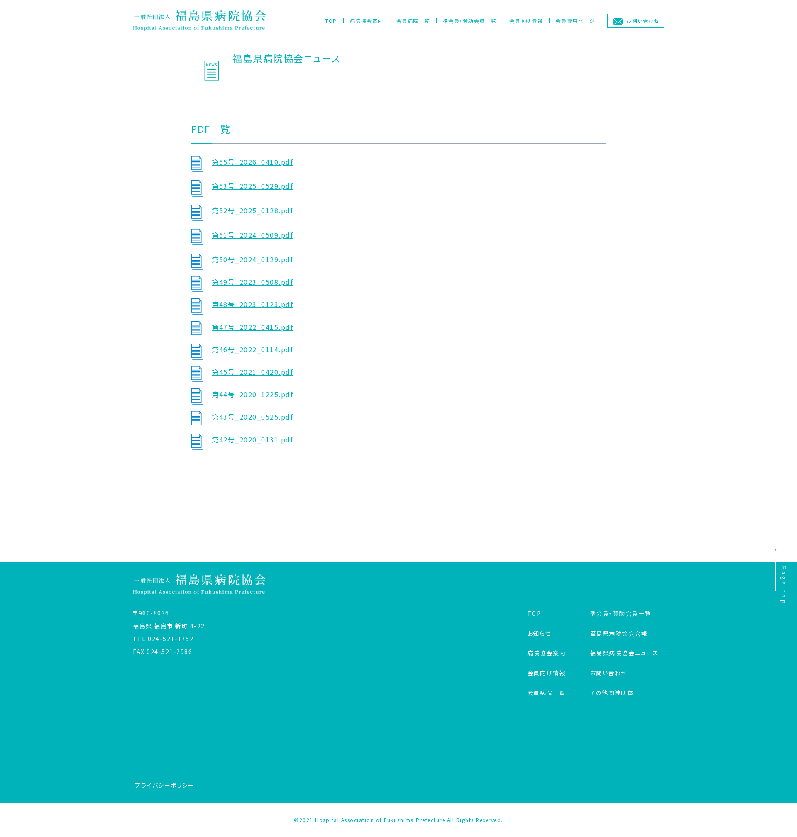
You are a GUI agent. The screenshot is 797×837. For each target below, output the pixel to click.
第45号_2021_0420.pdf (252, 372)
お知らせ (539, 633)
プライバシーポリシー (164, 785)
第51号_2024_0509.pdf (252, 235)
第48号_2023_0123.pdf (252, 304)
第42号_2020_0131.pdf (252, 439)
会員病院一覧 (413, 20)
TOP (331, 20)
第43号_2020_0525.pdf (252, 417)
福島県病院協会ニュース (624, 653)
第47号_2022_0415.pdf (252, 327)
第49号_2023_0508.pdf (252, 282)
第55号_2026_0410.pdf (252, 162)
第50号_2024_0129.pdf (252, 259)
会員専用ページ (575, 20)
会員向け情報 (526, 20)
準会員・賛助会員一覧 (469, 20)
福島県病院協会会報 (619, 633)
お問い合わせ (643, 20)
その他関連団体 (612, 692)
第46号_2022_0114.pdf (252, 349)
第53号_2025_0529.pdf (252, 186)
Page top (784, 585)
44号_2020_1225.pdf (256, 394)
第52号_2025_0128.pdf (252, 210)
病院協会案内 (367, 20)
